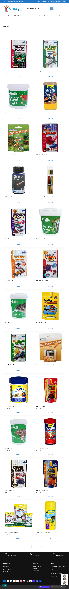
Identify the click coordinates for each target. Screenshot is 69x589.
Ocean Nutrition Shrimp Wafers (12, 155)
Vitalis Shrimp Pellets (10, 113)
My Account (46, 1)
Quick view (50, 76)
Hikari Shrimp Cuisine (10, 71)
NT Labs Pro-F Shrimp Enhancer (12, 197)
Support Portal (53, 576)
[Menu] (67, 574)
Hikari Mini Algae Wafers (10, 364)
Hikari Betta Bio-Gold (41, 155)
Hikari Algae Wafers (41, 71)
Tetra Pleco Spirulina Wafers (11, 532)
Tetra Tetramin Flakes (41, 113)
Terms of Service (37, 572)
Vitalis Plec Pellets (9, 448)
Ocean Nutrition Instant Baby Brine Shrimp (46, 364)
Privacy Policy (36, 570)
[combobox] (40, 8)
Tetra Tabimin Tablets (10, 406)
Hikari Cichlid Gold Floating (42, 406)
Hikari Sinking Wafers (10, 280)
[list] (34, 554)
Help (39, 1)
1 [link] (27, 546)
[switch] (64, 584)
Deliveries (35, 568)
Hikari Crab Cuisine (9, 490)
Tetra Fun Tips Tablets (41, 322)
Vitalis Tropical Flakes (41, 239)
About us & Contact (37, 566)
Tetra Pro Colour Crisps (42, 448)
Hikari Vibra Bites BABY (42, 280)
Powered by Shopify (14, 586)
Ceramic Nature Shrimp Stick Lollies (45, 197)
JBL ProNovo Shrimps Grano (43, 532)
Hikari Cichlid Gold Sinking (42, 490)
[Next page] (41, 546)
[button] (64, 8)
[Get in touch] (60, 8)
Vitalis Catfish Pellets (10, 322)
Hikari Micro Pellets (9, 239)
